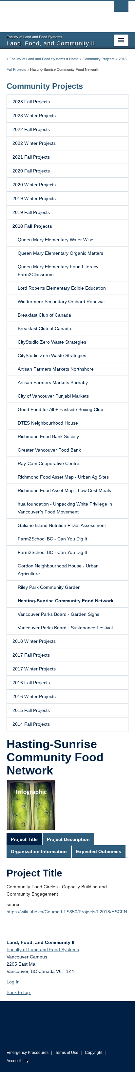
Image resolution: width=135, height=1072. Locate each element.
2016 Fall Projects (31, 682)
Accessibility (18, 1061)
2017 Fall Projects (31, 655)
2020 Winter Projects (34, 184)
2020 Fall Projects (31, 170)
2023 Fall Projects (31, 101)
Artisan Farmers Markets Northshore (56, 369)
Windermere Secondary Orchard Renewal (61, 301)
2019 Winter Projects (34, 198)
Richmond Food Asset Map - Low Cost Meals (64, 490)
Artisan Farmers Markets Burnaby (53, 382)
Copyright (93, 1052)
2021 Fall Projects (31, 157)
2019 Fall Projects (31, 212)
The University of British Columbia (49, 13)
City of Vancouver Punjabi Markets (53, 396)
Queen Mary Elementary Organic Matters (60, 253)
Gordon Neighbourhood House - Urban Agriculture (58, 569)
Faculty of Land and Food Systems (37, 59)
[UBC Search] (121, 8)
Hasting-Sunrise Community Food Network (65, 600)
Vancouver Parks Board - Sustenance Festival (65, 627)
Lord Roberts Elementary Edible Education (62, 288)
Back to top (19, 992)
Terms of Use (66, 1052)
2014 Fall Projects (31, 724)
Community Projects (99, 59)
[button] (121, 101)
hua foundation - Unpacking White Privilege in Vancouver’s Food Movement (65, 507)
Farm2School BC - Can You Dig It (52, 538)
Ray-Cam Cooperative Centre (48, 463)
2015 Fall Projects (31, 710)
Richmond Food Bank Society (48, 436)
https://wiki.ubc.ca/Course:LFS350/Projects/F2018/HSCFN (67, 911)
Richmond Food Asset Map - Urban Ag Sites (63, 477)
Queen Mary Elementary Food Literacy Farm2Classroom (58, 270)
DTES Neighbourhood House (48, 423)
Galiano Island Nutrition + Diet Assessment (62, 525)
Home (74, 59)
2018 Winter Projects (34, 641)
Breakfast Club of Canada (44, 315)
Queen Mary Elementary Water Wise (55, 239)
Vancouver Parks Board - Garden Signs (58, 614)
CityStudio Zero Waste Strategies (52, 342)
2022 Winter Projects (34, 143)
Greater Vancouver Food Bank (49, 450)
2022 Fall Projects (31, 129)
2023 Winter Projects (34, 115)
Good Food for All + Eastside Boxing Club (60, 409)
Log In (13, 981)
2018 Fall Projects (32, 226)
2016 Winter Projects (34, 696)
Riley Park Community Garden (49, 587)
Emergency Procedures (27, 1052)
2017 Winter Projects (34, 668)
